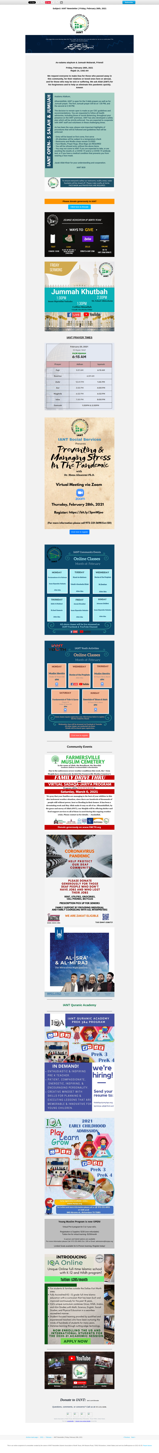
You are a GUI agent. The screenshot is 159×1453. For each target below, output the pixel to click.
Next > (133, 1437)
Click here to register (79, 532)
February (48, 1437)
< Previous (126, 1437)
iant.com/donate (93, 1400)
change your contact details (82, 1421)
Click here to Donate (79, 207)
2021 (41, 1437)
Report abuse (147, 1445)
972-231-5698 (101, 1407)
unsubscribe (70, 1421)
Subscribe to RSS (61, 2)
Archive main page (32, 1437)
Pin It (49, 2)
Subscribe (129, 2)
